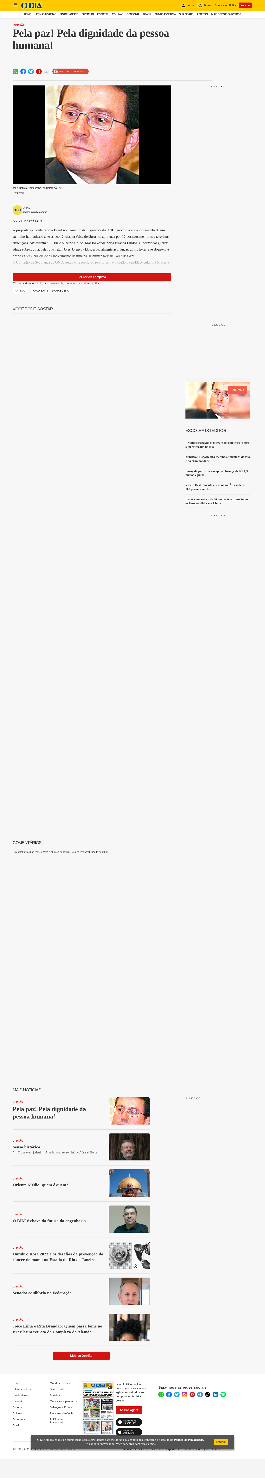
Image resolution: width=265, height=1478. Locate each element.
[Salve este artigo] (39, 71)
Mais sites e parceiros (63, 1401)
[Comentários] (46, 71)
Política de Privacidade (57, 1421)
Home (27, 14)
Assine (245, 5)
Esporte (102, 14)
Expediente (173, 1449)
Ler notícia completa (92, 277)
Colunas (117, 14)
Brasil (147, 14)
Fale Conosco (191, 1449)
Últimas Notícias (45, 14)
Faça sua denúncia (61, 1413)
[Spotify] (223, 1394)
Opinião (19, 25)
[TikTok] (208, 1394)
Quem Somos (211, 1449)
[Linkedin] (215, 1394)
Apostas (202, 14)
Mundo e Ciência (165, 14)
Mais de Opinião (81, 1355)
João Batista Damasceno (50, 290)
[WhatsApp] (161, 1394)
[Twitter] (177, 1394)
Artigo (20, 290)
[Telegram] (200, 1394)
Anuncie (127, 1449)
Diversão (88, 14)
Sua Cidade (186, 14)
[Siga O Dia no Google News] (70, 72)
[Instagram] (184, 1394)
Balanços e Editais (61, 1407)
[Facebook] (169, 1394)
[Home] (31, 8)
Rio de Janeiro (69, 14)
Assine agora (129, 1410)
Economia (133, 14)
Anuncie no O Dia (225, 5)
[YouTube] (192, 1394)
